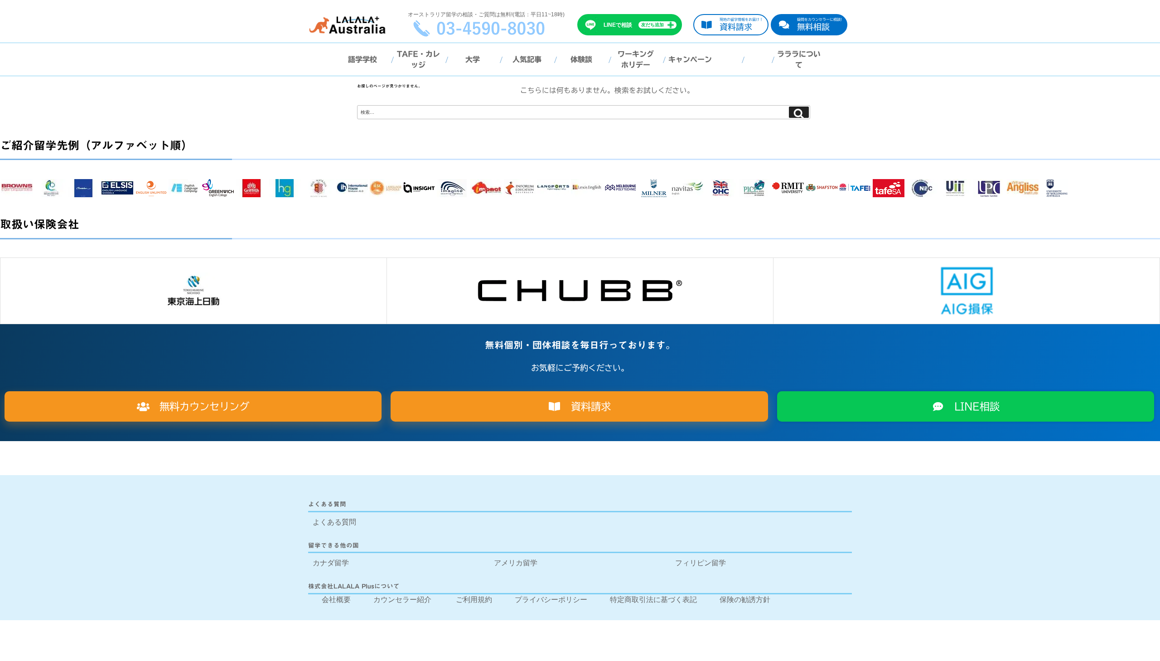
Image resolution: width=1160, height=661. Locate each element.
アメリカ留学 (515, 563)
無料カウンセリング (199, 406)
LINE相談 (972, 406)
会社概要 (336, 599)
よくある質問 (334, 522)
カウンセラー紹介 (402, 599)
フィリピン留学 (700, 563)
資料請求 (586, 406)
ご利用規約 (474, 599)
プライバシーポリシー (551, 599)
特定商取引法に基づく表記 (653, 599)
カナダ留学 (331, 563)
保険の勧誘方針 (745, 599)
